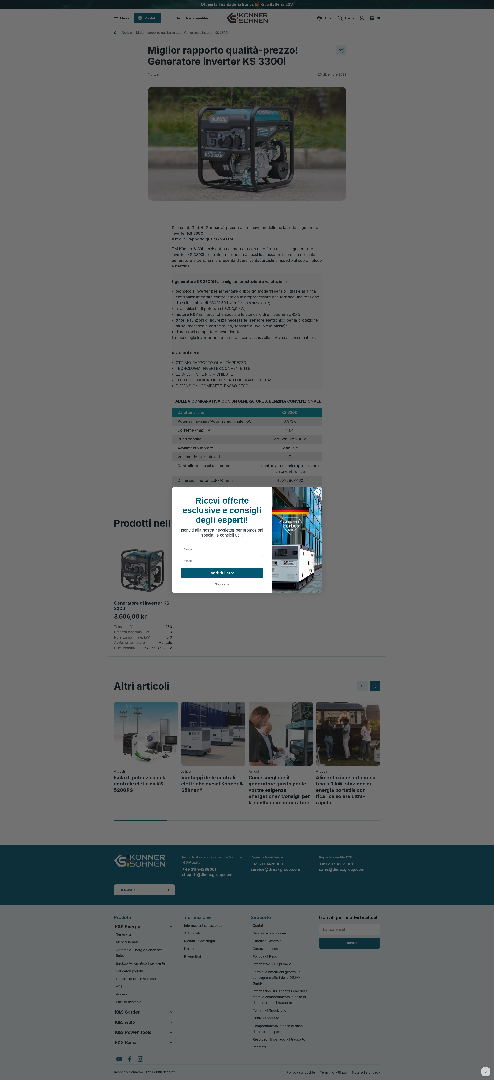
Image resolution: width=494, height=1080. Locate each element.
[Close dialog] (317, 492)
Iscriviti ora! (221, 573)
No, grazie (222, 584)
